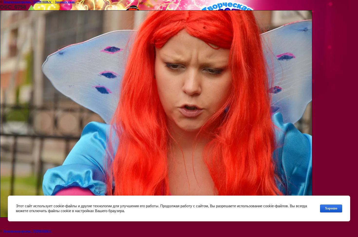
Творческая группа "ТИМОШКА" (28, 2)
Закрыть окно (65, 2)
